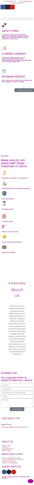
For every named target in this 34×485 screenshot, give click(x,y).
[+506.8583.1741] (3, 413)
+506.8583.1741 (10, 418)
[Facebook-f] (2, 7)
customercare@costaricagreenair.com (14, 427)
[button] (17, 18)
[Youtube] (12, 7)
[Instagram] (7, 7)
